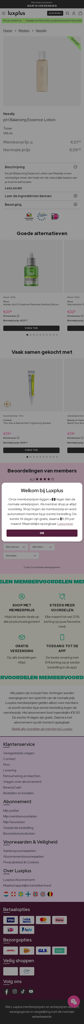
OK (42, 533)
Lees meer (65, 524)
